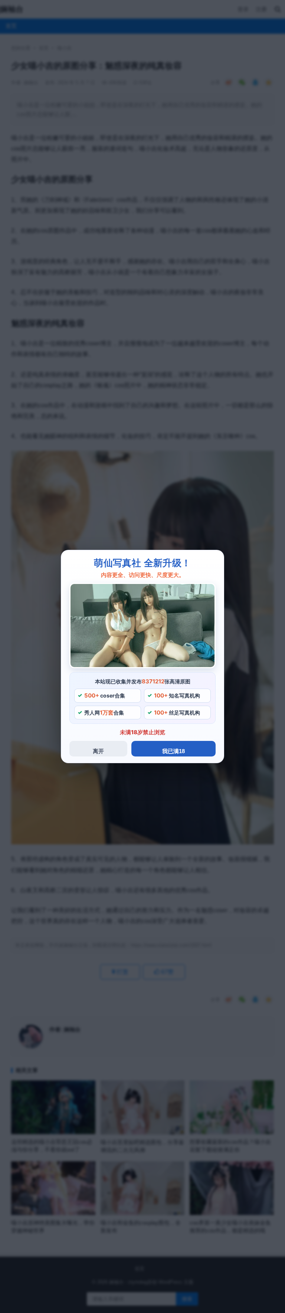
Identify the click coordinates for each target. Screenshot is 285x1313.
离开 (98, 751)
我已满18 (173, 751)
